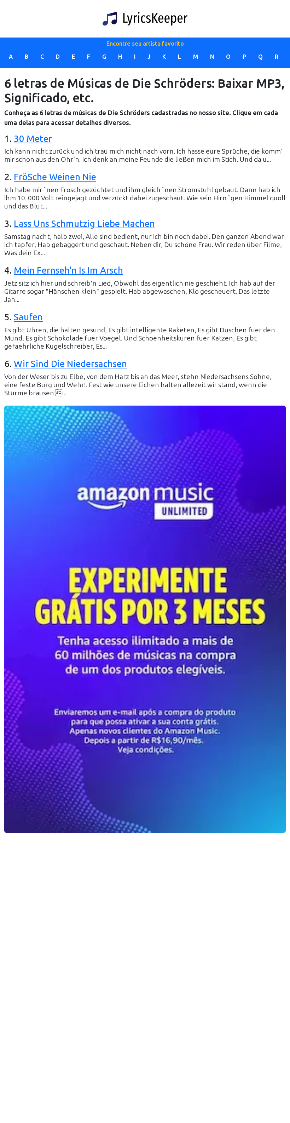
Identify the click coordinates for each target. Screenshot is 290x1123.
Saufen (28, 317)
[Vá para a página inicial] (145, 19)
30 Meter (33, 138)
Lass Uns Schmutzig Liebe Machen (84, 223)
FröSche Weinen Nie (55, 177)
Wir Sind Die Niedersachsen (70, 364)
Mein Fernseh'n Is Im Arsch (68, 270)
